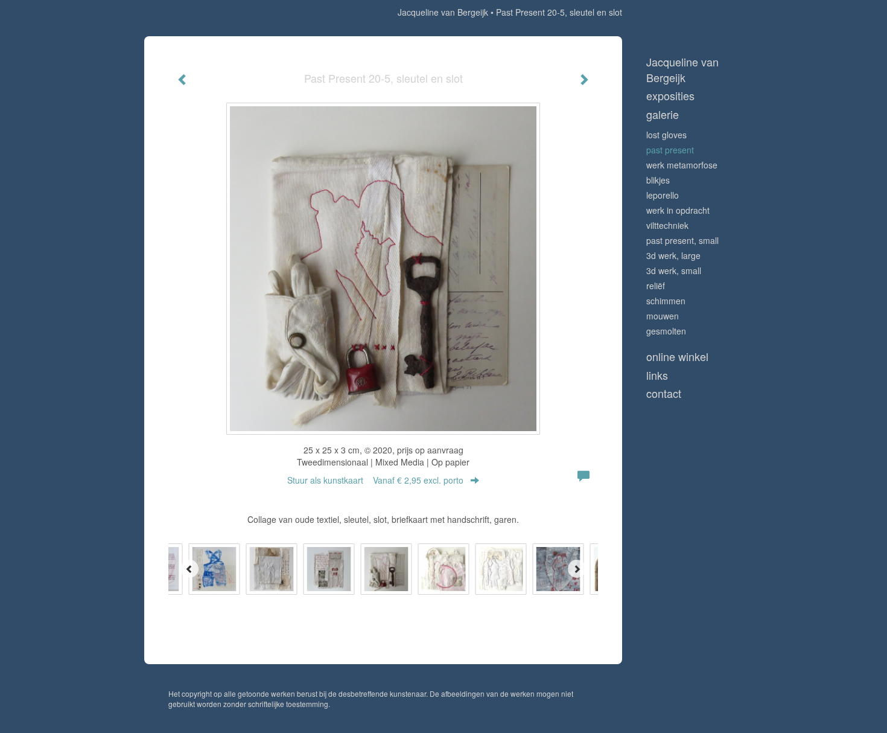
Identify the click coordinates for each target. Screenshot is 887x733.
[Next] (577, 569)
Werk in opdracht (678, 210)
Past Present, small (682, 240)
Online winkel (677, 356)
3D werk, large (673, 255)
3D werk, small (673, 270)
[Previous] (189, 569)
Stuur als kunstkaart (375, 480)
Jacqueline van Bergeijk (443, 12)
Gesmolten (666, 331)
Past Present (670, 150)
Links (657, 375)
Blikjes (658, 180)
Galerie (662, 114)
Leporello (662, 195)
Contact (663, 393)
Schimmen (665, 301)
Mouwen (662, 316)
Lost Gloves (666, 135)
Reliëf (655, 286)
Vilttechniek (667, 225)
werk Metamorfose (681, 165)
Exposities (670, 95)
